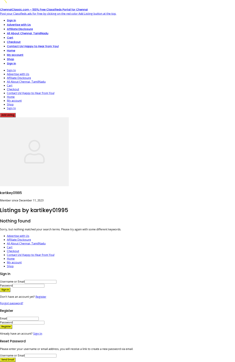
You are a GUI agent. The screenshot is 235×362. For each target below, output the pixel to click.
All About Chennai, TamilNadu (27, 33)
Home (11, 51)
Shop (10, 59)
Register (40, 297)
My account (15, 55)
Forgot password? (11, 303)
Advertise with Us (19, 25)
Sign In (37, 333)
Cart (10, 38)
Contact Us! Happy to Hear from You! (33, 46)
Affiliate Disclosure (20, 29)
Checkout (14, 42)
